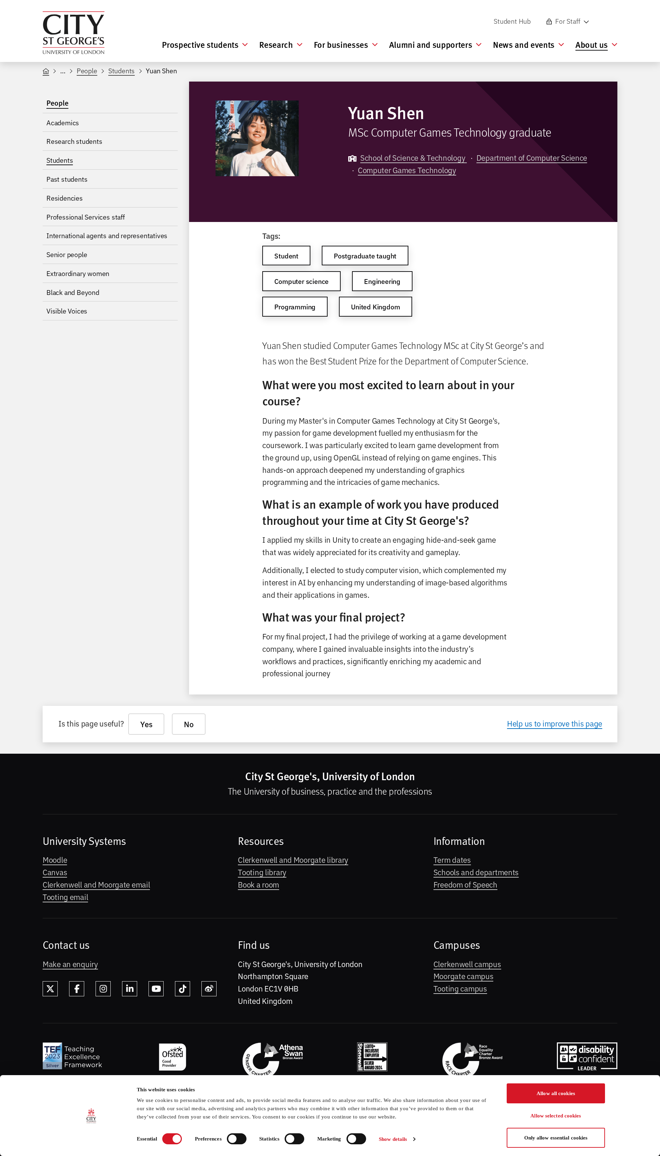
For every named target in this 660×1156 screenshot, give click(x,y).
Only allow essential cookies (556, 1138)
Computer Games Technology (407, 170)
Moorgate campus (463, 976)
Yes (146, 724)
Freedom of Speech (465, 884)
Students (121, 70)
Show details (393, 1139)
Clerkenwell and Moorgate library (293, 859)
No (188, 724)
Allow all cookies (556, 1093)
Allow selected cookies (555, 1115)
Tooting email (65, 896)
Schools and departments (476, 872)
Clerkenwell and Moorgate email (96, 884)
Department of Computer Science (531, 157)
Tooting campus (460, 988)
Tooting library (262, 872)
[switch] (236, 1138)
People (87, 70)
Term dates (452, 859)
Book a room (258, 884)
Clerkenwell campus (467, 963)
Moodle (55, 859)
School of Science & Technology (413, 157)
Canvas (55, 872)
